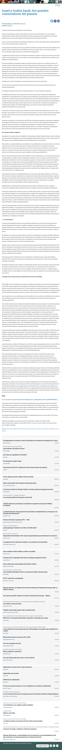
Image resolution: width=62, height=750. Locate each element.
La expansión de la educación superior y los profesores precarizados (25, 542)
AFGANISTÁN (31, 663)
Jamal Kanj (5, 479)
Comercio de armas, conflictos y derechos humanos (20, 729)
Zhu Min (5, 469)
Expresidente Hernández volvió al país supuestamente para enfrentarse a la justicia (30, 536)
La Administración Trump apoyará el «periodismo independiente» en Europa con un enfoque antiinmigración (30, 512)
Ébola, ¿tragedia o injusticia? (12, 651)
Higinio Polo (5, 682)
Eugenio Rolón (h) (7, 522)
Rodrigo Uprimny (6, 653)
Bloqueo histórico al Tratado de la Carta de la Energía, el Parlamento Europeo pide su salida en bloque (30, 588)
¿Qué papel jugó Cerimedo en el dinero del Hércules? (20, 528)
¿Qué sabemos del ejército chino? (14, 448)
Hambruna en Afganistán (11, 679)
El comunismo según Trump (12, 461)
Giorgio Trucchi (6, 538)
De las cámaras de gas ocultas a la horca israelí (18, 477)
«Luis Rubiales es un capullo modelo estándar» (18, 705)
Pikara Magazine (6, 715)
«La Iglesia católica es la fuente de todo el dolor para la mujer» (23, 721)
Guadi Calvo (5, 669)
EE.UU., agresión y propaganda (13, 578)
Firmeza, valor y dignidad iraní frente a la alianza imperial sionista (24, 558)
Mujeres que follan (9, 713)
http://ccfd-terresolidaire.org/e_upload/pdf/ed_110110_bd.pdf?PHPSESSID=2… (37, 399)
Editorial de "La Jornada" (8, 580)
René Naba (8, 24)
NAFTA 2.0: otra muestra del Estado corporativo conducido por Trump (25, 618)
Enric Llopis (5, 633)
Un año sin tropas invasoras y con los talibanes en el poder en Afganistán (27, 686)
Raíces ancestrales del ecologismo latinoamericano (19, 483)
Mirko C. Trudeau (7, 688)
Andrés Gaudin (6, 491)
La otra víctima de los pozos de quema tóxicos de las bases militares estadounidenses (31, 694)
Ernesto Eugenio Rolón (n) (16, 522)
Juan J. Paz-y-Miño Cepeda (9, 485)
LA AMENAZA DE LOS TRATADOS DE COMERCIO (31, 583)
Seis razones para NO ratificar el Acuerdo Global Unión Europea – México (26, 596)
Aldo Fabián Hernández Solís (9, 544)
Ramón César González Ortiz (9, 739)
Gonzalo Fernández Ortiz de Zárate (10, 612)
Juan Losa (5, 723)
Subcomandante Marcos (8, 645)
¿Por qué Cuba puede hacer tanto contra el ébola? (18, 658)
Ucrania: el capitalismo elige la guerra (31, 473)
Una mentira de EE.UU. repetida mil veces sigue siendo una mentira (25, 467)
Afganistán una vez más (11, 673)
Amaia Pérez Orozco (7, 606)
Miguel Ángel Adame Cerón (9, 639)
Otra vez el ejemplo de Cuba (12, 643)
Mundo (22, 24)
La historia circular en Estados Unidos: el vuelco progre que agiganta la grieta (28, 489)
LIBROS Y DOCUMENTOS (31, 699)
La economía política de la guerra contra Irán (17, 497)
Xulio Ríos (5, 457)
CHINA (31, 436)
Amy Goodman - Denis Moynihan (10, 696)
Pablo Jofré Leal (6, 553)
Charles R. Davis (6, 515)
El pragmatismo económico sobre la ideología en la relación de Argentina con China (30, 440)
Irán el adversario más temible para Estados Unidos (19, 564)
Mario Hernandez (7, 443)
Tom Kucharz (6, 620)
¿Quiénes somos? (42, 746)
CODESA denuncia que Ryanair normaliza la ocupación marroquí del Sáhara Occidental (27, 504)
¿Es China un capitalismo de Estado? (15, 455)
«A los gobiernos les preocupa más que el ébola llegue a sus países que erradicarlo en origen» (30, 630)
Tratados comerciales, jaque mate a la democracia (19, 610)
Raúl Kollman (6, 574)
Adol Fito (5, 530)
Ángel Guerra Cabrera (7, 660)
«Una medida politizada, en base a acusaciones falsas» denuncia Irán (25, 572)
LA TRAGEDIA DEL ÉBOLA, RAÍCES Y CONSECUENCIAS (31, 623)
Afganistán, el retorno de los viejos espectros (17, 667)
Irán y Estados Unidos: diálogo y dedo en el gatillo (19, 551)
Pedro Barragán (6, 450)
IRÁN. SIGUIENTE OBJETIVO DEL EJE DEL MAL (31, 547)
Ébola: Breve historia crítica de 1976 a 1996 (16, 637)
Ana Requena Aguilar (7, 707)
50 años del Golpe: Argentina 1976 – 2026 (16, 520)
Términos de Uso (36, 743)
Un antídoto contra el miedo (12, 604)
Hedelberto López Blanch (8, 566)
